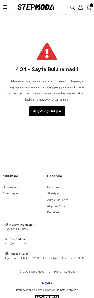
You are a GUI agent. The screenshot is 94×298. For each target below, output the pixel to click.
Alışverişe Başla (47, 111)
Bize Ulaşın (10, 193)
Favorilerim (54, 212)
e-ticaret (37, 290)
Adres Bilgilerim (57, 200)
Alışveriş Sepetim (58, 206)
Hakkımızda (11, 187)
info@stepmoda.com (18, 243)
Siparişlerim (55, 193)
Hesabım (53, 187)
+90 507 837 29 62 (16, 228)
